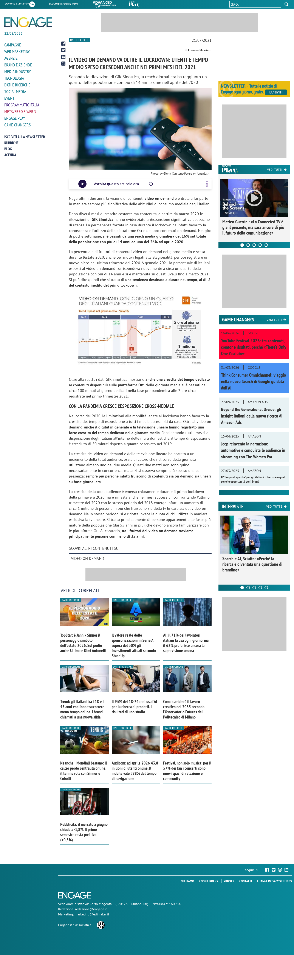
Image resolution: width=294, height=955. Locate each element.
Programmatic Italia (21, 105)
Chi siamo (187, 881)
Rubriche (11, 142)
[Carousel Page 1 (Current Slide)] (242, 245)
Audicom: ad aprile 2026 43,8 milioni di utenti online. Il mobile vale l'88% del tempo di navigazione (135, 770)
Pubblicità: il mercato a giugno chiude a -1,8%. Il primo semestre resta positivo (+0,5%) (84, 832)
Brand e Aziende (18, 65)
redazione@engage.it (91, 909)
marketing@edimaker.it (92, 914)
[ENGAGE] (28, 22)
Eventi (9, 98)
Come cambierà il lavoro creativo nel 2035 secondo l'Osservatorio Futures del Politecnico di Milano (183, 709)
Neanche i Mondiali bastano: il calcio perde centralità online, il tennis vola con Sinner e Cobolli (83, 770)
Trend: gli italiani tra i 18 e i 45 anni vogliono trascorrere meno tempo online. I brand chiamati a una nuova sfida (82, 709)
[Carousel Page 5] (266, 245)
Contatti (245, 881)
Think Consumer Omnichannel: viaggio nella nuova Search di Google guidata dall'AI (253, 381)
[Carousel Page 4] (260, 245)
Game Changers (17, 125)
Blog (8, 148)
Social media (15, 91)
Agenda (10, 154)
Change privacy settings (274, 881)
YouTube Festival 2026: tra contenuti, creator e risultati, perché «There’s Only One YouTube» (253, 347)
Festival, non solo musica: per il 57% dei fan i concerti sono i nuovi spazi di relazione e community (187, 770)
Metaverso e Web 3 (20, 111)
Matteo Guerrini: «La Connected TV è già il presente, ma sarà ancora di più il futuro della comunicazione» (253, 227)
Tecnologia (14, 78)
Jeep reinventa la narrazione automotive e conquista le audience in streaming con (253, 450)
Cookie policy (208, 881)
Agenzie (11, 58)
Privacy (229, 881)
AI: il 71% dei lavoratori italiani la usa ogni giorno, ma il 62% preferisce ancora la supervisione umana (186, 643)
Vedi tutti (274, 170)
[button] (286, 4)
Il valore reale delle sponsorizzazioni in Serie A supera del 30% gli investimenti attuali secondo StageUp (134, 645)
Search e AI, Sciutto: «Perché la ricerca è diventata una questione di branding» (252, 564)
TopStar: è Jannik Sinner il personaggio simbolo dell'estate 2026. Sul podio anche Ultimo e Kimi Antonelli (83, 643)
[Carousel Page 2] (248, 245)
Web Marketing (17, 51)
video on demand (87, 558)
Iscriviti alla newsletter (24, 136)
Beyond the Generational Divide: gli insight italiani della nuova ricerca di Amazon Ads (251, 415)
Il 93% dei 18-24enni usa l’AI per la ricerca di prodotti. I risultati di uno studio (134, 706)
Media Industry (17, 71)
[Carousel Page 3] (254, 245)
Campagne (12, 45)
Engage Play (14, 118)
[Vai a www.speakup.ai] (207, 184)
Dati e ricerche (17, 85)
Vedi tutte (274, 506)
